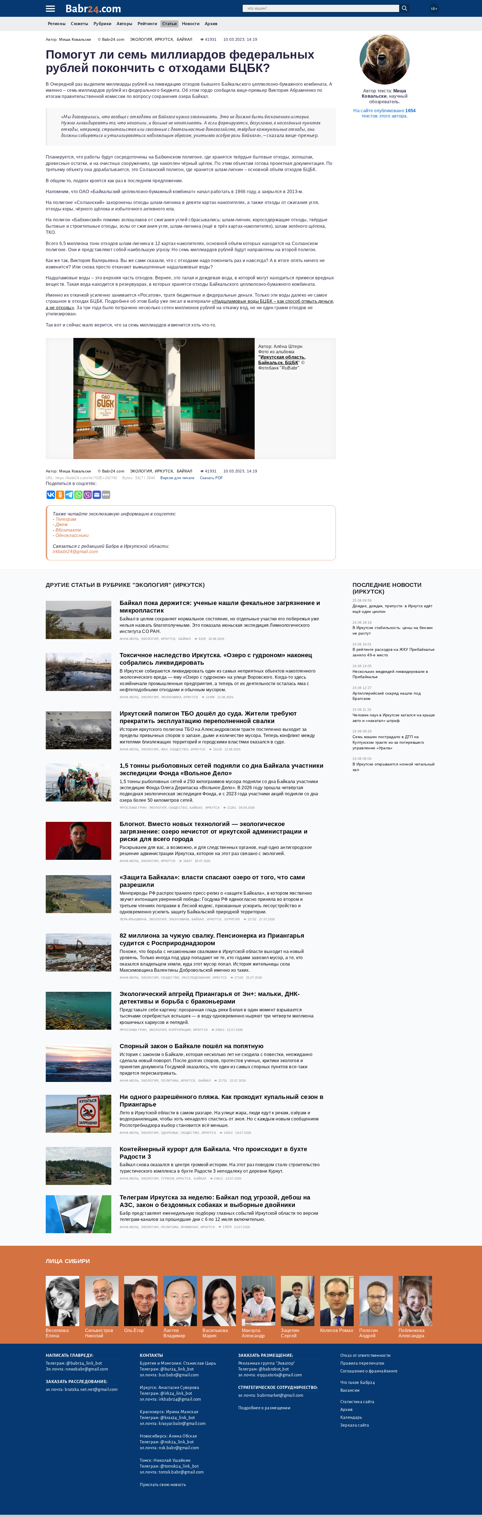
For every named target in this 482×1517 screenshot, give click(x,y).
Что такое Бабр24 (357, 1382)
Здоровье (170, 1132)
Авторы (124, 23)
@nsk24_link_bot (177, 1442)
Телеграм (66, 519)
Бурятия (232, 919)
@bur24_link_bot (177, 1369)
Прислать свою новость (163, 1484)
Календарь (351, 1417)
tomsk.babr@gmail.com (181, 1472)
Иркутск (164, 39)
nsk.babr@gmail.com (179, 1448)
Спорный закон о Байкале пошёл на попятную (192, 1046)
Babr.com (93, 9)
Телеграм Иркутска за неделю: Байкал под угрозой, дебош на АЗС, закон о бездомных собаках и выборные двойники (215, 1201)
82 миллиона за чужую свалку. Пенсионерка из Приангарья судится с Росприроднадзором (212, 939)
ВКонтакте (68, 530)
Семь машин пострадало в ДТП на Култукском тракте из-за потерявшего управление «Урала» (388, 742)
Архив (211, 23)
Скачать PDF (211, 478)
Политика (170, 1080)
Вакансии (350, 1390)
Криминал (189, 1227)
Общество (179, 749)
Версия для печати (177, 478)
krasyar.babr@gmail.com (182, 1423)
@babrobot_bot (274, 1369)
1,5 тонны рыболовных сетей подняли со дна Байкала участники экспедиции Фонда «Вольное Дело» (222, 769)
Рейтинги (147, 23)
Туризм (167, 1178)
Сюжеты (79, 23)
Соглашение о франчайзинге (369, 1371)
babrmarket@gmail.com (280, 1395)
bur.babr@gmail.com (179, 1375)
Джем (62, 524)
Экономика (171, 697)
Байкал (184, 39)
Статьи (169, 23)
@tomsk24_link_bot (179, 1466)
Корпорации (180, 1029)
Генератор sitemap (172, 1505)
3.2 (80, 1505)
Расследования (196, 977)
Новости (190, 23)
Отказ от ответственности (365, 1355)
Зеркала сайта (354, 1425)
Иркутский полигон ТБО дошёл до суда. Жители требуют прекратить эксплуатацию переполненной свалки (208, 717)
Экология (141, 39)
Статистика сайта (357, 1402)
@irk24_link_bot (176, 1393)
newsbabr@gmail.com (87, 1369)
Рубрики (102, 23)
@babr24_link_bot (84, 1363)
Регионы (57, 23)
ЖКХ (164, 749)
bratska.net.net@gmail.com (91, 1389)
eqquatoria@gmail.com (279, 1375)
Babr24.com (113, 39)
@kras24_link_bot (177, 1417)
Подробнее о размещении (264, 1408)
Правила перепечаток (362, 1363)
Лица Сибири (68, 1261)
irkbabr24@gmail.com (75, 551)
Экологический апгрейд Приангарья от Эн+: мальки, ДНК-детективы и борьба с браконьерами (210, 997)
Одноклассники (72, 535)
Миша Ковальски (75, 39)
